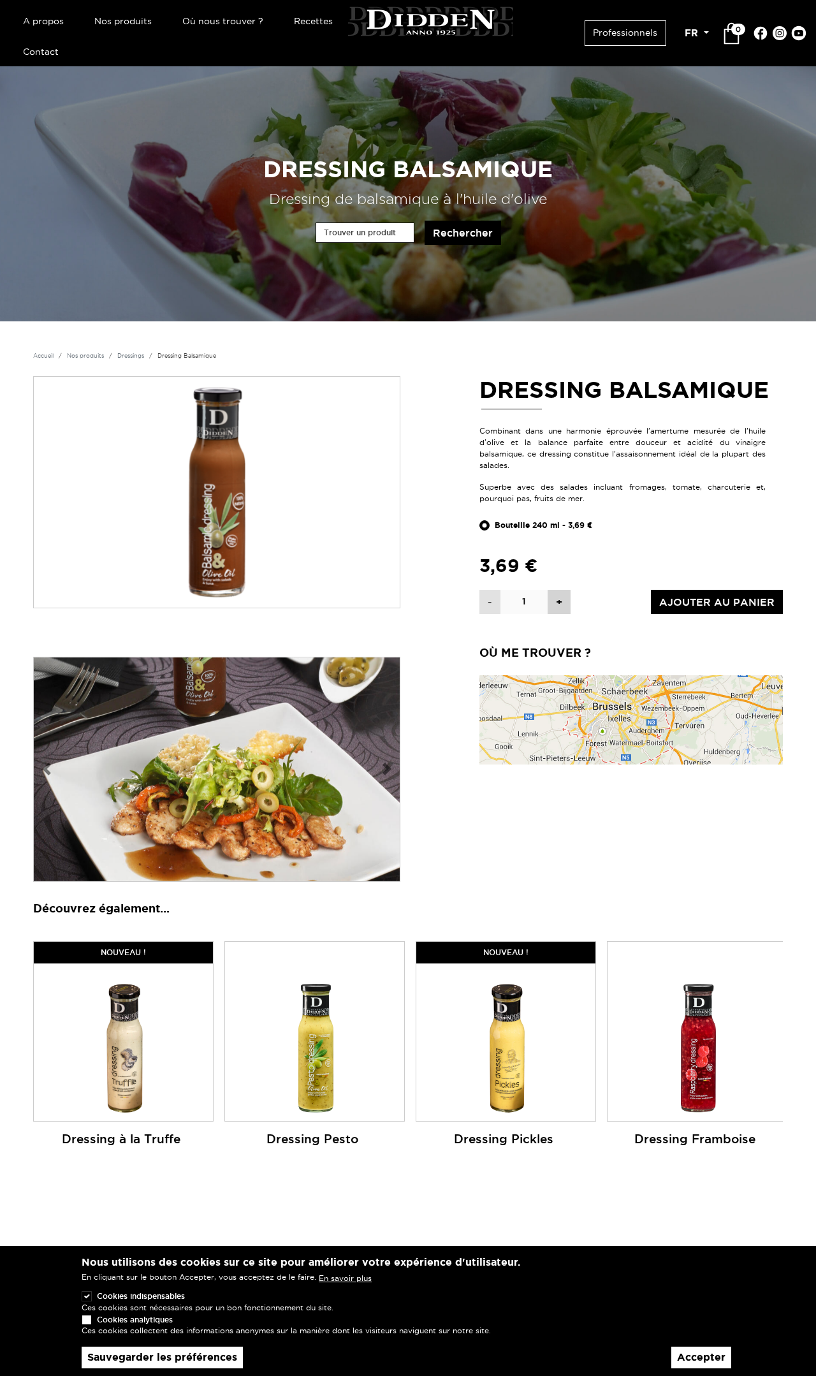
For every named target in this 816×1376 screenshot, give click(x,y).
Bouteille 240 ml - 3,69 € (544, 525)
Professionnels (625, 32)
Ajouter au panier (717, 602)
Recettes (313, 21)
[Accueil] (430, 19)
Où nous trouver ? (222, 21)
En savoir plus (345, 1277)
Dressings (130, 356)
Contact (41, 52)
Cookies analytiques (135, 1319)
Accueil (43, 356)
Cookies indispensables (141, 1296)
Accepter (701, 1357)
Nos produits (123, 21)
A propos (43, 21)
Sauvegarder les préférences (162, 1357)
